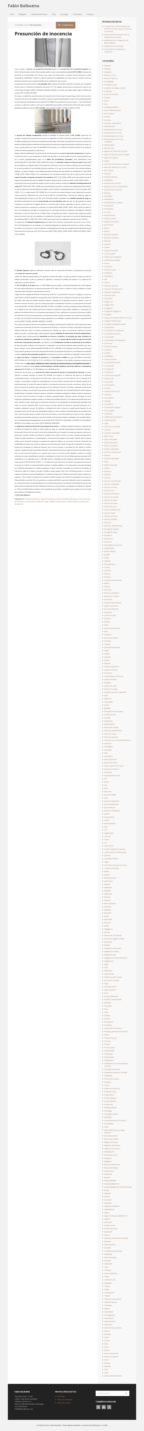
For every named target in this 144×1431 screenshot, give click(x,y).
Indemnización (109, 724)
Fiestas (106, 660)
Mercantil (107, 907)
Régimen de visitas (111, 1142)
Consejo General (110, 359)
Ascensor (107, 212)
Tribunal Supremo (72, 501)
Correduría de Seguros (112, 407)
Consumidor (108, 382)
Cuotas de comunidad (112, 426)
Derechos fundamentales (64, 499)
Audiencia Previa (110, 218)
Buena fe (107, 241)
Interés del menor (110, 763)
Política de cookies (64, 1403)
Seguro (106, 1212)
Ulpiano (107, 1309)
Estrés (106, 625)
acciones (107, 98)
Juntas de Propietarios (112, 811)
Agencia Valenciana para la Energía (116, 154)
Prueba (106, 1085)
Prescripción (108, 1022)
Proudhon (107, 1082)
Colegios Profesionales (112, 321)
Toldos (106, 1277)
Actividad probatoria (32, 499)
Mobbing (107, 910)
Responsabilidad (110, 1180)
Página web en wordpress (71, 1425)
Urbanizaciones (109, 1321)
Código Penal (109, 305)
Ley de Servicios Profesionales (115, 852)
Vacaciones (108, 1325)
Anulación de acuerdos (112, 183)
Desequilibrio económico (113, 545)
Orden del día (109, 974)
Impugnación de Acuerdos (113, 711)
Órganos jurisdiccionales (113, 977)
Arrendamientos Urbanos (113, 202)
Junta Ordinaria (109, 807)
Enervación (108, 599)
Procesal (107, 1041)
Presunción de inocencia (43, 33)
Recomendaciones (111, 1136)
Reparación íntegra (111, 1168)
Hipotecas (107, 699)
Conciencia (108, 343)
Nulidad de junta (110, 955)
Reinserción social (110, 1155)
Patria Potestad (110, 990)
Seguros (107, 1219)
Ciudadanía (108, 273)
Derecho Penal (109, 513)
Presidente (108, 1025)
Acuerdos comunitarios (112, 123)
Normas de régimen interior (114, 939)
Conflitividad (108, 356)
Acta (105, 104)
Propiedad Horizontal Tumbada (115, 1072)
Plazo (106, 1009)
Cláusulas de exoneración (113, 289)
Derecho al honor (110, 487)
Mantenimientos (110, 878)
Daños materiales (110, 439)
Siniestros (107, 1241)
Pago (106, 983)
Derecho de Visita (110, 500)
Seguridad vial (109, 1209)
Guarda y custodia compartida (115, 692)
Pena (106, 993)
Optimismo (108, 971)
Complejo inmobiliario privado (115, 324)
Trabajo (107, 1286)
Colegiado (107, 314)
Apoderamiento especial (113, 190)
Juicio (106, 788)
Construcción (109, 378)
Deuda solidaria (110, 551)
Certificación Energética (112, 257)
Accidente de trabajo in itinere (115, 88)
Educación (108, 590)
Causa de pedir (109, 254)
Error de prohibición (111, 609)
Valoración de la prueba (112, 1328)
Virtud (106, 1360)
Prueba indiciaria (110, 1098)
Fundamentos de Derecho (113, 676)
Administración (109, 126)
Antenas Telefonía (110, 177)
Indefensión (108, 721)
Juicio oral (77, 499)
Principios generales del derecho (116, 1031)
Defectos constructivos (112, 452)
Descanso (107, 542)
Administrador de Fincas (113, 133)
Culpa (106, 423)
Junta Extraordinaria (111, 804)
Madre (106, 871)
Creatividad (108, 414)
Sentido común (109, 1225)
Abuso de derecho (110, 78)
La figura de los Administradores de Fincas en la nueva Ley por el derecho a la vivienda (118, 28)
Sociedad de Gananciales (113, 1251)
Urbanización (109, 1318)
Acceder (105, 1425)
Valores (107, 1331)
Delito (106, 462)
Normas (107, 932)
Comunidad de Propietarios (114, 330)
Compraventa (109, 327)
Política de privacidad (64, 1400)
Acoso (106, 101)
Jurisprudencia (109, 817)
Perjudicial (108, 1006)
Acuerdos (107, 120)
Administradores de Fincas (113, 136)
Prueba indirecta (110, 1101)
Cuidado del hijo (110, 420)
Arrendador (108, 196)
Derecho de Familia (111, 497)
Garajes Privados (110, 679)
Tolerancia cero (110, 1280)
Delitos (106, 468)
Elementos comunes (111, 596)
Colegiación (108, 308)
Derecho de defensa (111, 494)
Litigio (106, 862)
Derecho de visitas (111, 503)
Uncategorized (109, 1315)
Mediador (107, 891)
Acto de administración (112, 110)
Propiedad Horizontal (112, 1069)
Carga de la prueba (47, 499)
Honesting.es (96, 1425)
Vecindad (107, 1334)
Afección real (109, 148)
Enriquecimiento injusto (112, 603)
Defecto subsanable (111, 449)
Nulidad (107, 945)
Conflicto (107, 353)
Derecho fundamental (112, 510)
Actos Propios (109, 114)
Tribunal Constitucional (57, 501)
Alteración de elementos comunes (116, 164)
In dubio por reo (110, 715)
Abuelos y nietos (110, 75)
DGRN (106, 558)
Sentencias (108, 1222)
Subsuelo (107, 1261)
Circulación (108, 267)
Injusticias (107, 743)
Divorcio (107, 574)
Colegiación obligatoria (112, 311)
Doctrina (107, 577)
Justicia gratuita (109, 823)
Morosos (107, 923)
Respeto (107, 1177)
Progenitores (109, 1060)
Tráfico (106, 1289)
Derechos (107, 523)
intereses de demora (111, 769)
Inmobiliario (108, 747)
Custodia (107, 430)
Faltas (106, 650)
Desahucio (108, 535)
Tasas (106, 1267)
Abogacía (107, 65)
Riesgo (106, 1190)
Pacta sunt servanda (111, 980)
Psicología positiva (111, 1114)
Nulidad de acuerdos (111, 951)
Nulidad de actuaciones (112, 948)
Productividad (109, 1051)
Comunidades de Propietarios (115, 340)
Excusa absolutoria (111, 638)
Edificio (106, 583)
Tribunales (108, 1305)
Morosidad (108, 919)
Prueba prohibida (110, 1108)
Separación (108, 1232)
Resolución (108, 1174)
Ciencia (106, 263)
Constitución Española (112, 375)
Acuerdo (107, 117)
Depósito (107, 475)
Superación (108, 1264)
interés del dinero (110, 759)
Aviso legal (61, 1396)
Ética (106, 631)
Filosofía (107, 663)
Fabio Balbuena (23, 5)
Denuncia (107, 471)
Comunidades (109, 337)
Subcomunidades (110, 1257)
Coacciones (108, 298)
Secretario (108, 1200)
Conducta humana (111, 346)
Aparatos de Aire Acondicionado (116, 186)
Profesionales (109, 1057)
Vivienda (107, 1363)
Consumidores (109, 385)
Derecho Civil (109, 491)
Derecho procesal (110, 516)
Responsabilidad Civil (111, 1184)
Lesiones (107, 836)
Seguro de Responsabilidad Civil (115, 1216)
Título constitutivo (110, 1273)
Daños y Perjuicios (111, 446)
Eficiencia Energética (111, 593)
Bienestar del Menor (111, 238)
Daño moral (108, 436)
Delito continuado (110, 465)
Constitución (108, 372)
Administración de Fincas (113, 130)
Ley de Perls (108, 846)
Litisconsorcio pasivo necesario (115, 865)
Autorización (108, 225)
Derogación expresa (111, 529)
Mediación (108, 887)
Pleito (106, 1012)
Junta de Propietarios (111, 801)
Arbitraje (107, 193)
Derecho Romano (110, 519)
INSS (106, 753)
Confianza (107, 350)
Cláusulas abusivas (111, 286)
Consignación (109, 369)
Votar (106, 1369)
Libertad (107, 855)
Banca (106, 228)
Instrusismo (108, 756)
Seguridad (107, 1203)
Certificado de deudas (112, 260)
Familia (106, 654)
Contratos (107, 394)
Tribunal (107, 1296)
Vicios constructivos (111, 1353)
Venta (106, 1347)
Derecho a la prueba (111, 484)
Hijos (106, 695)
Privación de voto (110, 1038)
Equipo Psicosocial (111, 606)
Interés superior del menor (114, 766)
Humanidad (108, 702)
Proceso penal (30, 501)
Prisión (106, 1035)
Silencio (107, 1235)
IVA (105, 779)
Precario (107, 1019)
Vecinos (107, 1341)
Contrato (107, 388)
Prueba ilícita (108, 1095)
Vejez (106, 1344)
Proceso (107, 1044)
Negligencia (108, 929)
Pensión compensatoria (113, 999)
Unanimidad (108, 1312)
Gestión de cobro (110, 686)
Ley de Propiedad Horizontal (114, 849)
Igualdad (107, 708)
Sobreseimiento (110, 1245)
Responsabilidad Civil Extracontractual (118, 1187)
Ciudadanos (108, 276)
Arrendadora (108, 199)
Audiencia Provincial (111, 222)
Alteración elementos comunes (115, 167)
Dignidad (107, 561)
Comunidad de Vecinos (112, 334)
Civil (105, 279)
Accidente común (110, 85)
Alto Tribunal (108, 170)
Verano (106, 1350)
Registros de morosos (112, 1148)
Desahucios (108, 539)
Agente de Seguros (111, 158)
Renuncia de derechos (112, 1164)
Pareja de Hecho (110, 987)
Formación (108, 673)
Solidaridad (108, 1254)
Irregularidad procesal (112, 775)
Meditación (108, 894)
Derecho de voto (110, 507)
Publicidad (107, 1117)
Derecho (107, 478)
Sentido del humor (111, 1229)
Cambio (107, 247)
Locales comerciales (111, 868)
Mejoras (107, 897)
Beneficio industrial (111, 234)
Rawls (106, 1127)
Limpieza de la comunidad (113, 46)
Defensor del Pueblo (111, 458)
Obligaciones (109, 961)
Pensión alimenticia (111, 996)
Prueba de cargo (42, 501)
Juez (105, 785)
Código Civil (108, 302)
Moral (106, 916)
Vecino (106, 1337)
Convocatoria (109, 398)
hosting (85, 1425)
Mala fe (107, 875)
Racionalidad (108, 1124)
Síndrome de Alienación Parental (116, 1238)
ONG (106, 967)
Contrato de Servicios (112, 391)
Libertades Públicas (111, 859)
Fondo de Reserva (110, 670)
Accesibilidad (108, 81)
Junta (106, 798)
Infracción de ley (110, 734)
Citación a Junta (110, 270)
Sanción (107, 1196)
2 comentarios (67, 25)
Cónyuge (107, 401)
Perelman (107, 1003)
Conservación (109, 366)
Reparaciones (109, 1171)
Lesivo (106, 839)
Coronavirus (108, 404)
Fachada (107, 644)
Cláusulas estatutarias (112, 292)
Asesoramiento (109, 215)
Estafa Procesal (110, 615)
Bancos (107, 231)
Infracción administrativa (113, 731)
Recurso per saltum (111, 1139)
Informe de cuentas (111, 727)
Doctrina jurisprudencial (112, 580)
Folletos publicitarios (111, 667)
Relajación (108, 1158)
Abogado (107, 69)
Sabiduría (107, 1193)
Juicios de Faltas (110, 795)
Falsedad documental (112, 647)
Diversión (107, 571)
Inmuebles (108, 750)
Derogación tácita (110, 532)
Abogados (108, 72)
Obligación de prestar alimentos (115, 958)
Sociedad (107, 1248)
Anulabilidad (108, 180)
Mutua (106, 926)
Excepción (107, 634)
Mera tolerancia (110, 903)
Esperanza (108, 612)
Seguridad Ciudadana (111, 1206)
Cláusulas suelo (109, 295)
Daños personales (110, 442)
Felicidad (107, 657)
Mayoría (107, 884)
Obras (106, 964)
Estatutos (107, 618)
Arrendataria (108, 206)
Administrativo (109, 145)
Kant (106, 827)
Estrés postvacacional (112, 628)
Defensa (107, 455)
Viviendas (107, 1366)
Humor (106, 705)
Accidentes (108, 91)
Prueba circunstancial (112, 1088)
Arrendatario (108, 209)
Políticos (107, 1015)
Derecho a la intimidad (112, 481)
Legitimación (109, 833)
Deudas (107, 555)
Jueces (106, 782)
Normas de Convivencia (113, 935)
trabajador (108, 1283)
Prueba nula (108, 1104)
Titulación (107, 1270)
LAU (105, 830)
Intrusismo (108, 772)
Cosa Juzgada (109, 410)
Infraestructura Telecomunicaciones (117, 740)
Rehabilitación (109, 1152)
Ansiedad (107, 174)
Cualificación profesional (113, 417)
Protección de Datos (111, 1079)
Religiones (108, 1161)
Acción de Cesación (111, 94)
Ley (105, 843)
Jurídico (106, 814)
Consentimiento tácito (112, 362)
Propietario (108, 1076)
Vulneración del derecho (113, 1376)
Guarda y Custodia (111, 689)
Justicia (106, 820)
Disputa (107, 567)
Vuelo (106, 1373)
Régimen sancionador (112, 1145)
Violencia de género (111, 1357)
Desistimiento (109, 548)
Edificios (107, 587)
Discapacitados (109, 564)
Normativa (108, 942)
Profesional (108, 1054)
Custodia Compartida (112, 433)
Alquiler (106, 161)
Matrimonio (108, 881)
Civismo (107, 282)
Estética (107, 622)
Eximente (107, 641)
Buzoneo (107, 244)
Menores (107, 900)
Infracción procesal (111, 737)
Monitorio (107, 913)
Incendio (107, 718)
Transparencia (109, 1293)
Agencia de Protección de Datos (116, 151)
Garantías (107, 683)
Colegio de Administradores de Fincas (118, 318)
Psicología (108, 1111)
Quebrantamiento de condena (115, 1120)
